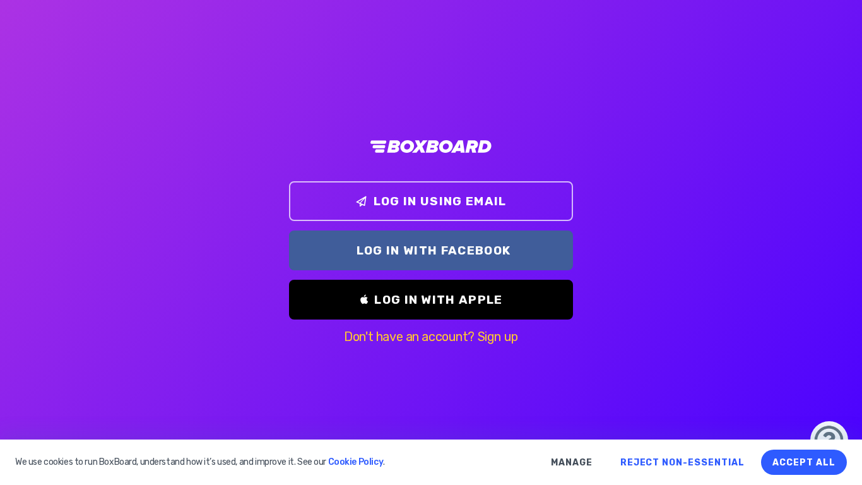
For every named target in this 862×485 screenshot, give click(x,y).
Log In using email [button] (440, 201)
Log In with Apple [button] (438, 299)
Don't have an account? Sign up (430, 336)
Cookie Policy (356, 462)
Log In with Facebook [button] (434, 250)
